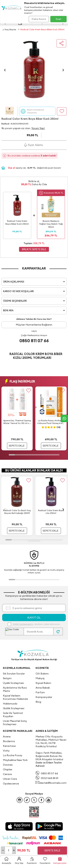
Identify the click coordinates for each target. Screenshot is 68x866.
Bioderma (9, 741)
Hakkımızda (10, 703)
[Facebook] (41, 800)
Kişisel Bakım (43, 683)
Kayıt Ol (34, 617)
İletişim (7, 678)
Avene (7, 736)
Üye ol (12, 167)
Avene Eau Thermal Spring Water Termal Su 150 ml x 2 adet (17, 422)
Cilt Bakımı (42, 673)
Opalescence (11, 783)
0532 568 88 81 (49, 778)
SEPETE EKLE (16, 445)
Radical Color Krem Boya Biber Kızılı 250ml (42, 29)
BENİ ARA (8, 310)
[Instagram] (19, 800)
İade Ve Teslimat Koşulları (13, 714)
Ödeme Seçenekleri (15, 300)
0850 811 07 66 (34, 340)
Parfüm (40, 692)
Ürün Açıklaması (13, 281)
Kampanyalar (44, 697)
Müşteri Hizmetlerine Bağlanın (34, 324)
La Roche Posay (12, 755)
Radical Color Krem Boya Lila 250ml (51, 512)
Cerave (7, 774)
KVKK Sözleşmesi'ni (23, 624)
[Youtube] (48, 800)
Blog (38, 701)
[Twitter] (34, 800)
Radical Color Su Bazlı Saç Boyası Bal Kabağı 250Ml (17, 512)
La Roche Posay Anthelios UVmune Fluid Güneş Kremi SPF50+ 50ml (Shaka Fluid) (51, 422)
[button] (4, 70)
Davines (8, 764)
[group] (34, 69)
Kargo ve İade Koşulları (18, 291)
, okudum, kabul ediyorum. (36, 624)
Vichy (6, 750)
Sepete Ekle (52, 850)
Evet (58, 19)
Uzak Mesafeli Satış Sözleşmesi (15, 722)
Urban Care (10, 778)
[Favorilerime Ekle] (28, 390)
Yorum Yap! (38, 128)
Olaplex (7, 769)
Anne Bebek (43, 687)
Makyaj (40, 678)
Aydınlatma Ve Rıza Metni (15, 689)
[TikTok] (27, 800)
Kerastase (9, 746)
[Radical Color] (9, 111)
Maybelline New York (15, 760)
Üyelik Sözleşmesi (13, 683)
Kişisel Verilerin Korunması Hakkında (15, 697)
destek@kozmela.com (53, 782)
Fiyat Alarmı (35, 145)
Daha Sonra (39, 19)
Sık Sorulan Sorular (14, 673)
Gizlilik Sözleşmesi (13, 708)
